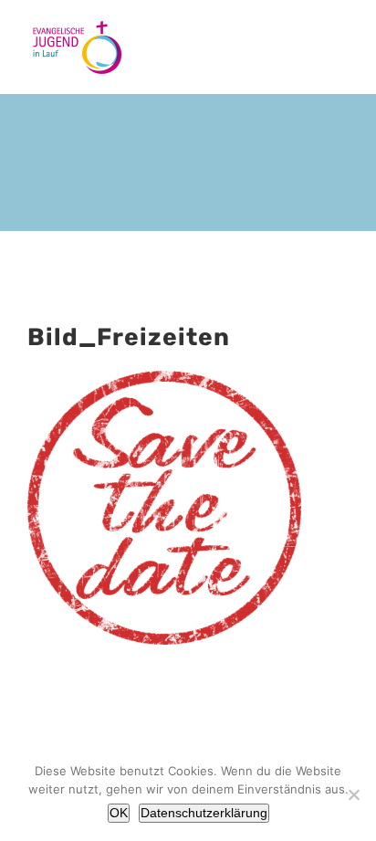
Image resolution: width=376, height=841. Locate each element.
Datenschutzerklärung (204, 812)
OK (119, 812)
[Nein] (353, 794)
